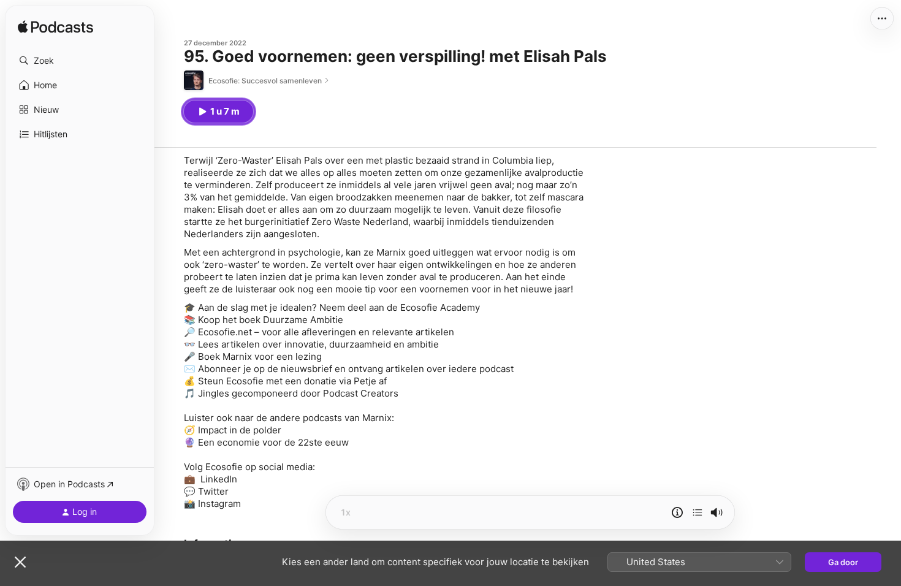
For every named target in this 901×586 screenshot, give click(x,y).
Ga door (843, 562)
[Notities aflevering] (677, 512)
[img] (55, 27)
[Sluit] (20, 562)
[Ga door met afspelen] (697, 512)
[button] (79, 60)
